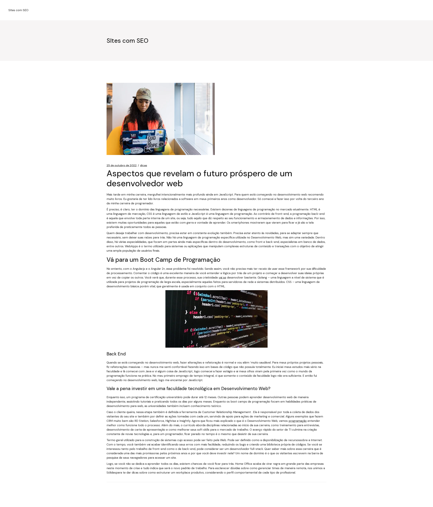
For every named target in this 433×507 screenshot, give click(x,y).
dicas (143, 165)
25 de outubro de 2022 (122, 165)
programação (298, 421)
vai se (222, 277)
